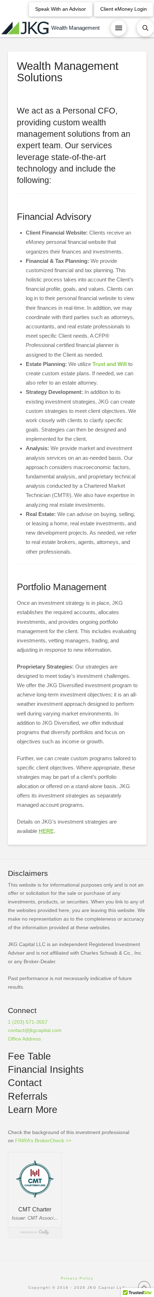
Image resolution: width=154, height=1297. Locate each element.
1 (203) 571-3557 (28, 1022)
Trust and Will (109, 364)
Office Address (24, 1039)
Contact (25, 1082)
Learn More (32, 1109)
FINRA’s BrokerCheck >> (43, 1140)
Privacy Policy (77, 1278)
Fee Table (29, 1056)
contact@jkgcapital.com (35, 1030)
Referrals (28, 1096)
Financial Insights (46, 1069)
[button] (118, 28)
